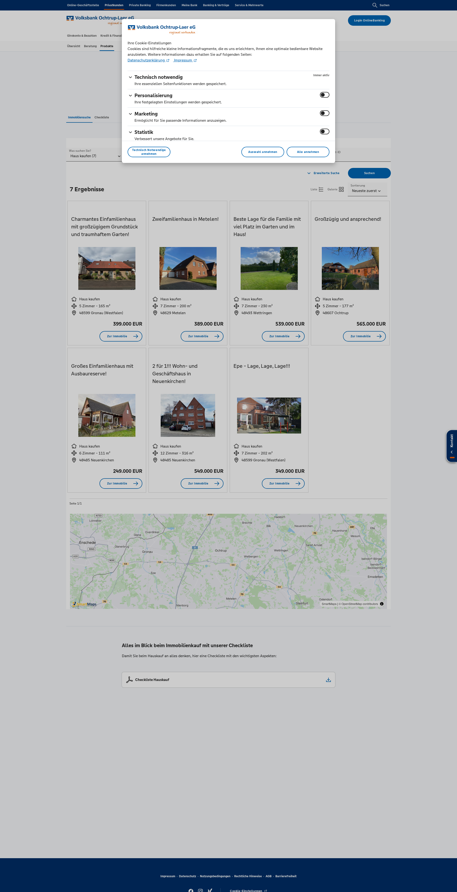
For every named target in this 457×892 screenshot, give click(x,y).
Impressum (183, 60)
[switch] (324, 95)
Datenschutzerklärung (147, 60)
